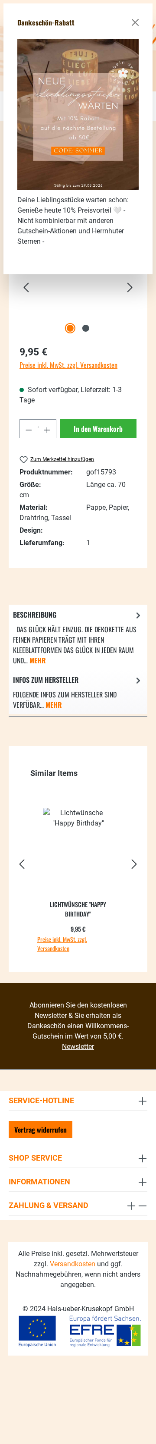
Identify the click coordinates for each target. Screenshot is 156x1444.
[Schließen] (135, 22)
